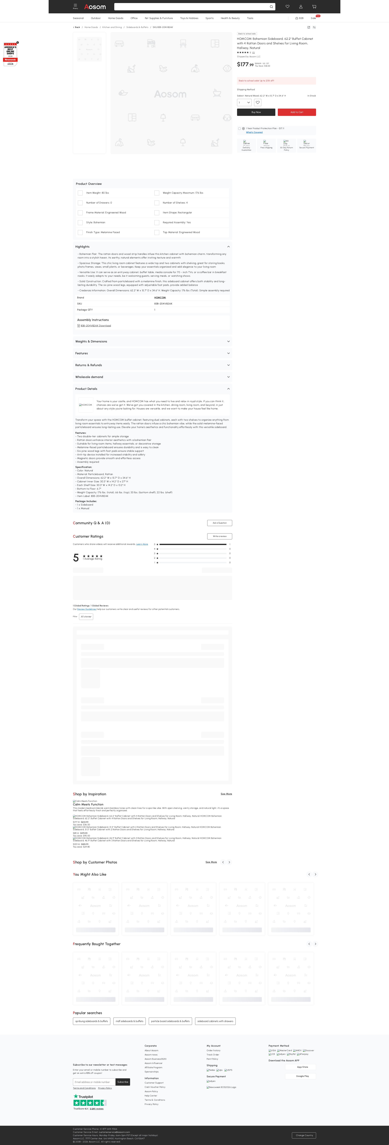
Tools (250, 18)
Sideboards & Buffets (137, 27)
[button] (152, 247)
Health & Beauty (230, 18)
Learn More (142, 544)
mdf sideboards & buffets (129, 1021)
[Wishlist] (287, 7)
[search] (271, 6)
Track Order (213, 1054)
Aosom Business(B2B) (156, 1059)
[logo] (95, 6)
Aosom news (151, 1054)
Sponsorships (151, 1071)
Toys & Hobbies (189, 18)
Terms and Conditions (84, 1088)
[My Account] (301, 7)
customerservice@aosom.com (114, 1132)
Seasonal (78, 18)
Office (134, 18)
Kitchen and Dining (112, 27)
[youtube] (88, 1057)
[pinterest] (95, 1057)
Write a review (220, 536)
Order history (213, 1050)
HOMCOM (160, 297)
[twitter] (102, 1057)
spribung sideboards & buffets (91, 1021)
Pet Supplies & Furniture (159, 18)
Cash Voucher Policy (155, 1087)
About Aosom (151, 1050)
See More (226, 793)
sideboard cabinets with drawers (215, 1021)
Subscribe (122, 1081)
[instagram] (82, 1057)
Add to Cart (297, 112)
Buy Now (256, 112)
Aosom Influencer (154, 1063)
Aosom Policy (151, 1091)
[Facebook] (75, 1057)
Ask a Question (220, 523)
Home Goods (115, 18)
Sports (209, 18)
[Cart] (314, 7)
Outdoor (96, 18)
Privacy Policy (105, 1088)
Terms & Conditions (155, 1100)
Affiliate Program (153, 1067)
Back (77, 27)
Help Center (151, 1095)
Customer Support (154, 1083)
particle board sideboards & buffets (170, 1021)
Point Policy (212, 1059)
